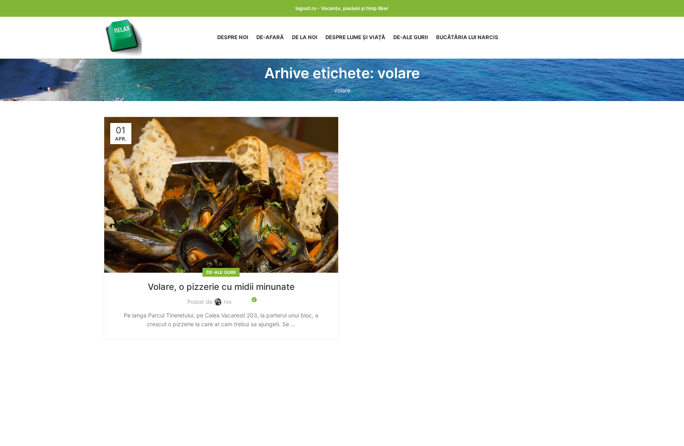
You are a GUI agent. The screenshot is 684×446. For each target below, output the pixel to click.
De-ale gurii (221, 272)
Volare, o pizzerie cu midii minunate (221, 286)
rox (228, 301)
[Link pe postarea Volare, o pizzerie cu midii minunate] (221, 195)
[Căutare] (577, 38)
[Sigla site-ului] (123, 37)
